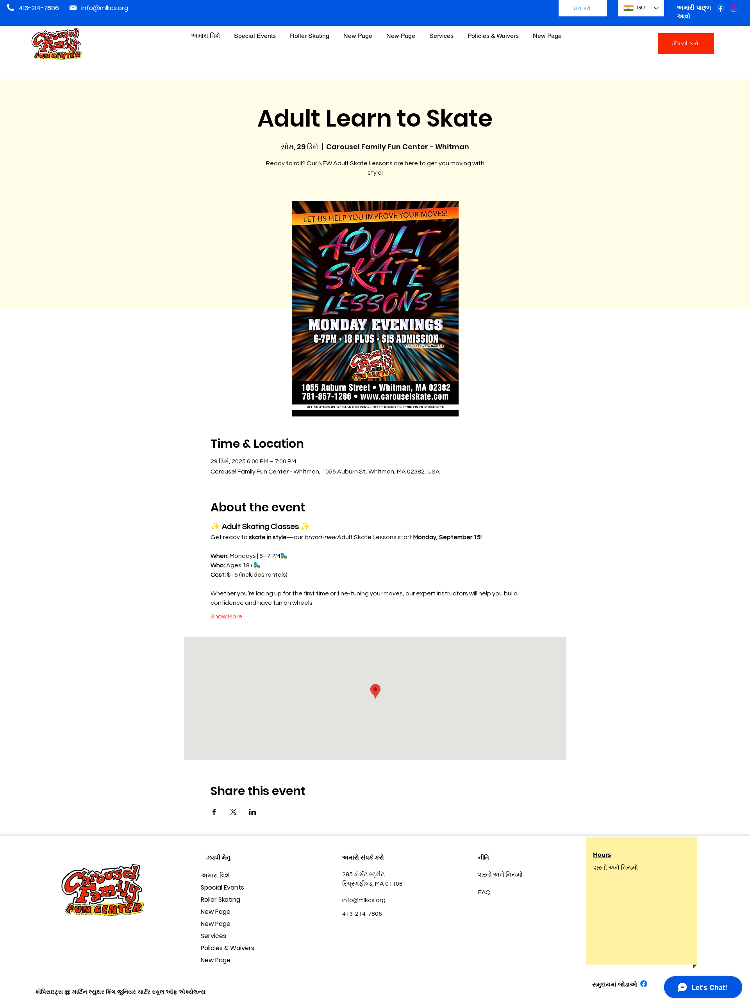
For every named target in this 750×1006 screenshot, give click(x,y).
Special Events (222, 887)
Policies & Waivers (227, 947)
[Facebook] (720, 8)
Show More (226, 616)
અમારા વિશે (215, 875)
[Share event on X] (233, 812)
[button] (493, 32)
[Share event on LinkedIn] (252, 812)
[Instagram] (734, 8)
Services (213, 935)
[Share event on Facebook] (214, 812)
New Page (215, 911)
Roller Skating (220, 899)
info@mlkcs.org (104, 8)
